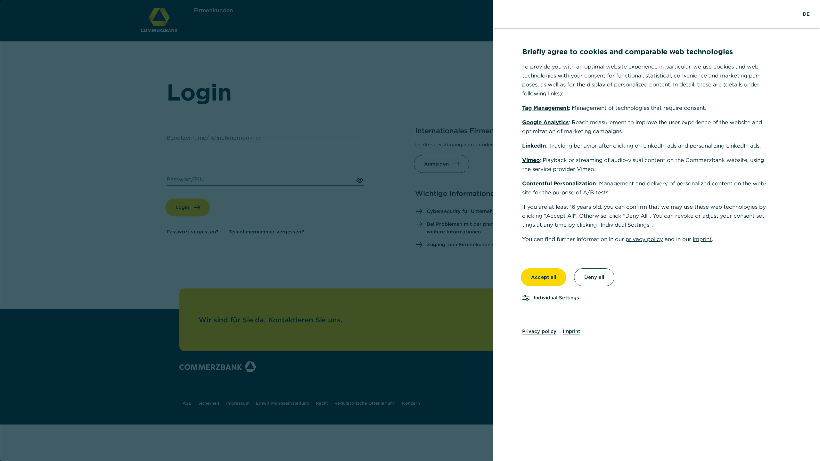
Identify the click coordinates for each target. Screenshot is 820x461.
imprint (702, 239)
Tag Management (545, 107)
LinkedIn (534, 145)
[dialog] (410, 230)
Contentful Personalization (559, 183)
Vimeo (531, 160)
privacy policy (644, 239)
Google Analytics (545, 122)
